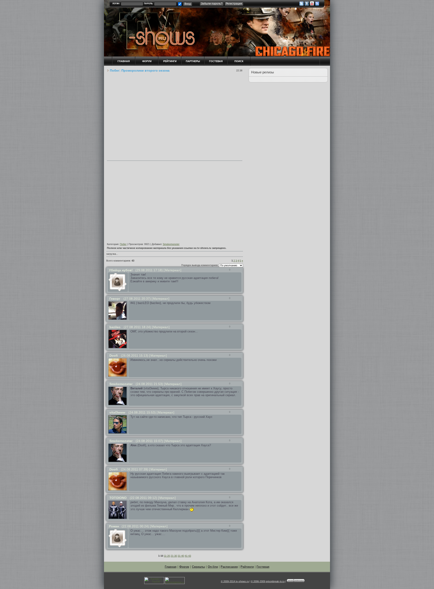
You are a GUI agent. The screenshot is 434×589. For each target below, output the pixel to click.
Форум (184, 566)
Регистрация (234, 3)
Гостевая (216, 61)
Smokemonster (171, 244)
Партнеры (193, 61)
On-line (213, 566)
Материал (172, 270)
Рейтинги (170, 61)
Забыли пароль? (211, 3)
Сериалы (198, 566)
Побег (123, 244)
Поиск (238, 61)
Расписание (229, 566)
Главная (171, 566)
